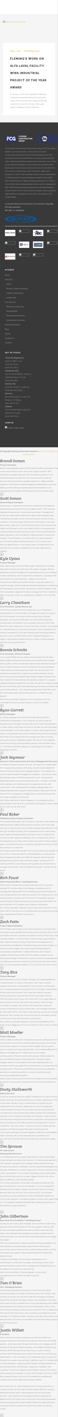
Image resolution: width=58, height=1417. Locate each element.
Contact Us (9, 338)
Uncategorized (32, 51)
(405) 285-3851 (11, 380)
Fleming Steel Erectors (15, 315)
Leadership (11, 297)
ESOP (8, 284)
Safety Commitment (14, 293)
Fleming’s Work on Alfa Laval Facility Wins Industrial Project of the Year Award (28, 73)
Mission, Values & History (17, 288)
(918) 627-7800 (11, 367)
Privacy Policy (45, 451)
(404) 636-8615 (12, 416)
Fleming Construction (15, 306)
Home (7, 275)
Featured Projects (12, 324)
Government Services (15, 320)
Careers (8, 342)
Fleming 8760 (11, 311)
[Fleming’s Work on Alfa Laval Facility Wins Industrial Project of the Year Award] (14, 31)
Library (8, 333)
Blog (7, 329)
